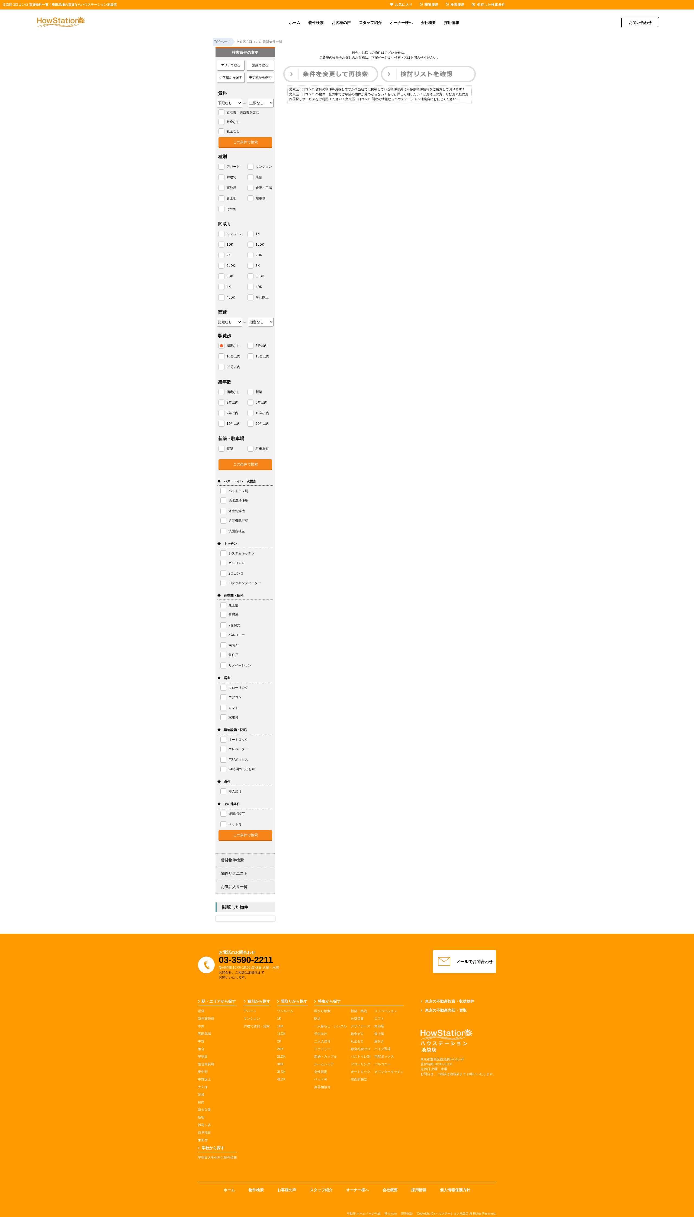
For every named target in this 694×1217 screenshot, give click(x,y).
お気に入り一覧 (234, 887)
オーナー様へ (401, 22)
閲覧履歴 (432, 5)
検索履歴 (458, 5)
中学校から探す (260, 77)
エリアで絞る (230, 65)
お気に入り (404, 5)
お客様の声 (341, 22)
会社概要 (428, 22)
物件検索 (316, 22)
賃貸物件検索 (232, 860)
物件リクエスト (234, 873)
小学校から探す (230, 77)
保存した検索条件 (491, 5)
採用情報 (451, 22)
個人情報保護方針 (455, 1190)
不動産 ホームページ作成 (363, 1213)
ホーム (294, 22)
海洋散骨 (407, 1213)
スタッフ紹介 (370, 22)
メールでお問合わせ (474, 961)
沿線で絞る (260, 65)
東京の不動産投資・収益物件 (449, 1001)
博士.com (390, 1213)
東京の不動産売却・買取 (446, 1010)
